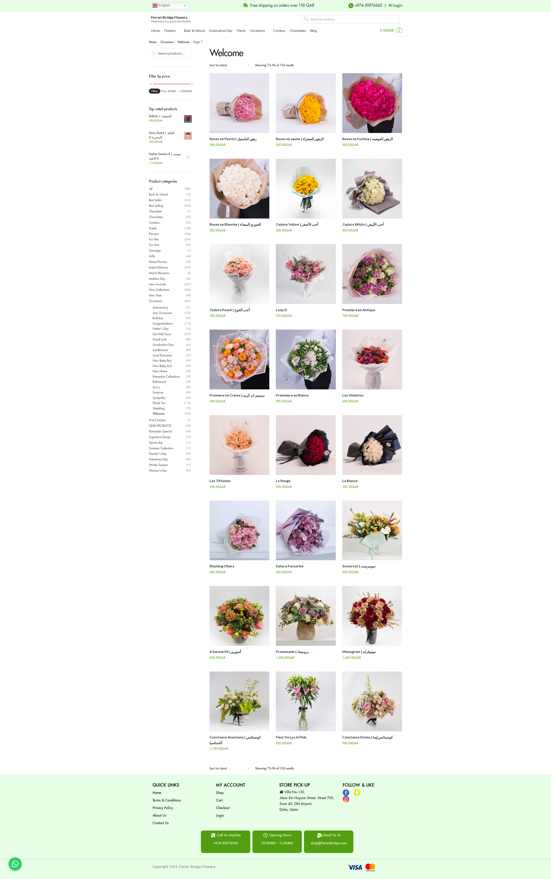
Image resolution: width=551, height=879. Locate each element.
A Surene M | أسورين (225, 651)
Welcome (183, 42)
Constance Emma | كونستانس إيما (367, 737)
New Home (160, 371)
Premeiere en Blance (292, 395)
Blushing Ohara (222, 566)
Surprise (158, 392)
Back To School (158, 194)
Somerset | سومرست (358, 566)
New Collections (159, 289)
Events (153, 228)
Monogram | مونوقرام (359, 651)
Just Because (160, 349)
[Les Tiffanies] (239, 445)
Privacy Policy (163, 808)
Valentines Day (158, 459)
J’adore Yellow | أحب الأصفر (297, 224)
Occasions (167, 42)
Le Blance (350, 481)
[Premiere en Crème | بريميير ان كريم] (239, 359)
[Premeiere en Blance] (306, 359)
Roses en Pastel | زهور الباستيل (233, 139)
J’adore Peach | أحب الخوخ (230, 310)
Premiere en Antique (358, 310)
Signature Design (160, 437)
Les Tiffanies (220, 481)
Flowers (154, 233)
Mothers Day (157, 278)
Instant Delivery (158, 267)
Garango (155, 250)
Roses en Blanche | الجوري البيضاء (235, 224)
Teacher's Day (158, 453)
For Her (154, 239)
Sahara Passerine (290, 566)
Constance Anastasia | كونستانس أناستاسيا (235, 740)
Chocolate (155, 211)
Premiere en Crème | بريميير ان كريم (237, 395)
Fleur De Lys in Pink (291, 737)
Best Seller (155, 200)
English (164, 5)
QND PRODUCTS (160, 425)
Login (220, 815)
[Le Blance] (372, 445)
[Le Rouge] (306, 445)
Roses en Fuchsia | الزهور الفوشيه (367, 139)
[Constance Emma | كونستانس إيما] (372, 701)
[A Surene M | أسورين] (239, 616)
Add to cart (239, 153)
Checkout (222, 808)
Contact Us (161, 823)
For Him (154, 244)
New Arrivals (157, 284)
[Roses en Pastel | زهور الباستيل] (239, 103)
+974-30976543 (368, 5)
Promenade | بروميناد (292, 651)
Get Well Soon (162, 334)
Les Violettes (353, 395)
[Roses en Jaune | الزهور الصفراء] (306, 103)
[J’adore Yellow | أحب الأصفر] (306, 189)
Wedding (159, 408)
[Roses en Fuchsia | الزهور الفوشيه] (372, 103)
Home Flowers (158, 261)
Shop (220, 793)
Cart (219, 800)
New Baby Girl (162, 365)
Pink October (157, 420)
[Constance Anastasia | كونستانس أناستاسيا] (239, 701)
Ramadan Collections (166, 376)
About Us (159, 815)
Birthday (158, 318)
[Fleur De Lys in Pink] (306, 701)
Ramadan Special (160, 431)
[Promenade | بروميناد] (306, 616)
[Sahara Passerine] (306, 530)
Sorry (156, 387)
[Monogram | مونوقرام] (372, 616)
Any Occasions (162, 312)
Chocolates (156, 217)
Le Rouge (283, 481)
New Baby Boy (162, 360)
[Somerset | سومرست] (372, 530)
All (150, 188)
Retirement (159, 381)
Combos (154, 222)
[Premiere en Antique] (372, 274)
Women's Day (158, 470)
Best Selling (156, 205)
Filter (154, 91)
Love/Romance (162, 355)
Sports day (156, 442)
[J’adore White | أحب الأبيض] (372, 189)
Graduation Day (163, 344)
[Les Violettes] (372, 359)
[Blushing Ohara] (239, 530)
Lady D (281, 310)
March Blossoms (159, 273)
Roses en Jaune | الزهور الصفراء (300, 139)
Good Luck (159, 339)
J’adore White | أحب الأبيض (363, 224)
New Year (155, 295)
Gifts (152, 256)
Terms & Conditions (167, 800)
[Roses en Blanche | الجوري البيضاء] (239, 189)
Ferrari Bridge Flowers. (169, 17)
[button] (15, 863)
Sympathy (159, 397)
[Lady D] (306, 274)
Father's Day (161, 328)
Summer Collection (161, 448)
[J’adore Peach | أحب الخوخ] (239, 274)
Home (153, 42)
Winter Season (158, 464)
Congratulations (163, 323)
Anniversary (160, 307)
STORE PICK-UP (294, 785)
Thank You (159, 403)
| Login (392, 5)
